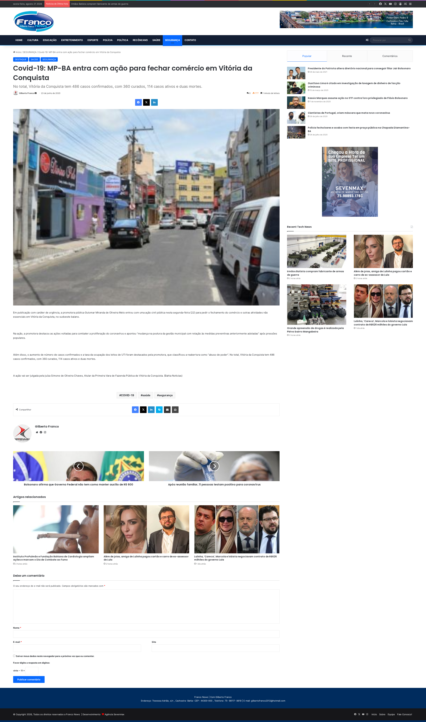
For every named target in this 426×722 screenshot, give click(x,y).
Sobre (382, 714)
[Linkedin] (154, 102)
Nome (17, 627)
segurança (166, 395)
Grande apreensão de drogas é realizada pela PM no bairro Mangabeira (315, 329)
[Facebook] (138, 102)
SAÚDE (156, 40)
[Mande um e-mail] (36, 93)
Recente (347, 56)
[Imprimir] (175, 409)
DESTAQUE (20, 59)
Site (154, 642)
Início (18, 52)
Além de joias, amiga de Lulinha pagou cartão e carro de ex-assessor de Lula (111, 3)
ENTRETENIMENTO (72, 40)
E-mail (17, 642)
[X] (146, 102)
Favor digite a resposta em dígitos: (31, 662)
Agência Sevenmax (114, 714)
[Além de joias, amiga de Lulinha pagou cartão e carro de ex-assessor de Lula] (146, 529)
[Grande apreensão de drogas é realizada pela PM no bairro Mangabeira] (316, 304)
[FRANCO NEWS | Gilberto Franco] (37, 21)
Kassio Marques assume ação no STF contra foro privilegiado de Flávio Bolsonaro (358, 98)
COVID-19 (127, 395)
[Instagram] (45, 432)
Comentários (390, 56)
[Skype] (159, 409)
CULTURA (32, 40)
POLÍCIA (107, 40)
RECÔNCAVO (140, 40)
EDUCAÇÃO (50, 40)
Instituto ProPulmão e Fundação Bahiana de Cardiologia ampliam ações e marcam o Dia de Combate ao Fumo (53, 558)
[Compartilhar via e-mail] (167, 409)
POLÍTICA (122, 40)
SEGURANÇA (172, 40)
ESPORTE (93, 40)
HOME (19, 40)
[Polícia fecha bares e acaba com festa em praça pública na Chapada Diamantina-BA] (296, 132)
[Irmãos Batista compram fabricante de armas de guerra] (316, 251)
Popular (307, 56)
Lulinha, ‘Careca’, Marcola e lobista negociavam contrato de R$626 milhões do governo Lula (235, 558)
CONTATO (190, 40)
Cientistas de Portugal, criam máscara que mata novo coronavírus (349, 113)
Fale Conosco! (404, 714)
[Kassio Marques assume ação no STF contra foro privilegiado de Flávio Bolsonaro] (296, 102)
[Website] (37, 432)
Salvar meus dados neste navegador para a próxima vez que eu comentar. (55, 656)
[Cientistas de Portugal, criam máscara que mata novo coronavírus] (296, 117)
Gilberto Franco (26, 93)
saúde (146, 395)
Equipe (391, 714)
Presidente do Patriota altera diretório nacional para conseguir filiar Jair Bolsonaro (359, 68)
